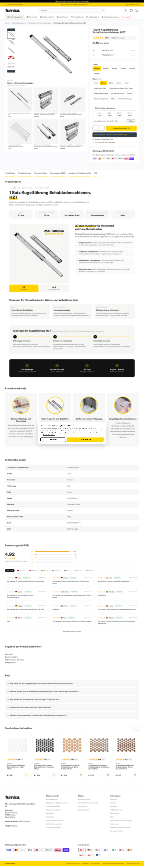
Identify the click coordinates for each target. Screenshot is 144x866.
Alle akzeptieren (85, 439)
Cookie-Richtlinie (49, 435)
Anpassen (53, 439)
